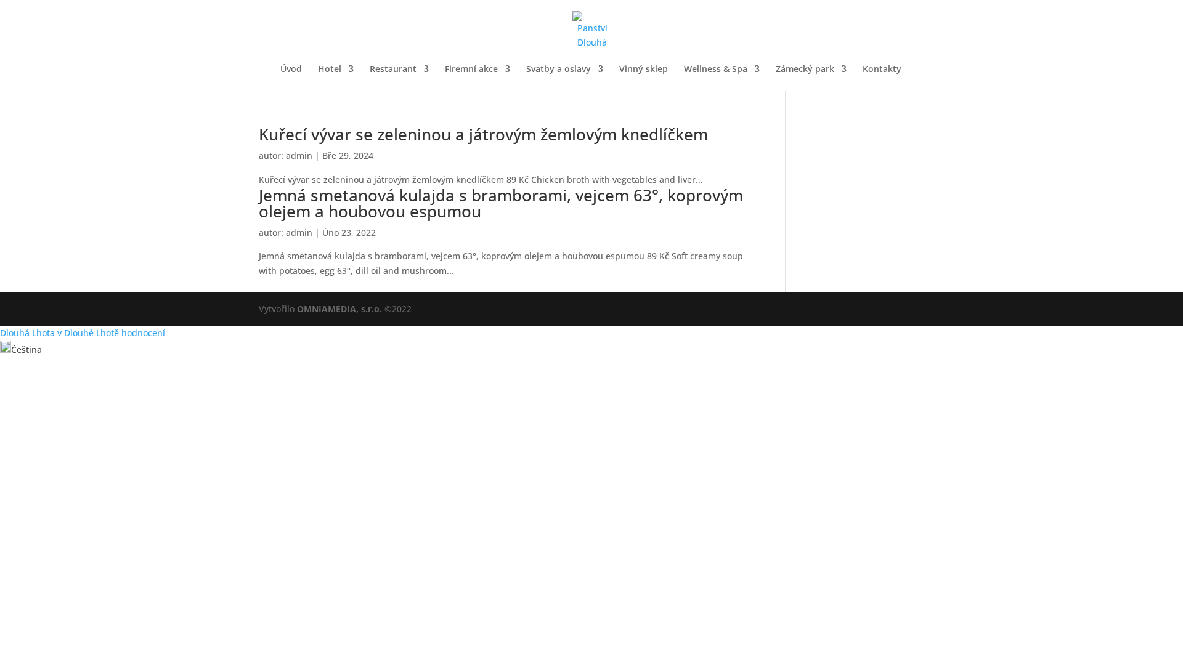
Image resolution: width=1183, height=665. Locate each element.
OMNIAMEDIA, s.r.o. (339, 309)
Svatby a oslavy (558, 70)
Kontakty (882, 70)
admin (299, 155)
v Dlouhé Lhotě (88, 333)
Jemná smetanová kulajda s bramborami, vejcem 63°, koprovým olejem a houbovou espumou (501, 203)
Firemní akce (471, 70)
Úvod (291, 70)
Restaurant (393, 70)
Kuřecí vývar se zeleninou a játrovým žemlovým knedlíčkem (483, 134)
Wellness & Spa (715, 70)
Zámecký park (805, 70)
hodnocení (143, 333)
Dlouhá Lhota (27, 333)
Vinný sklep (643, 70)
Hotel (329, 70)
